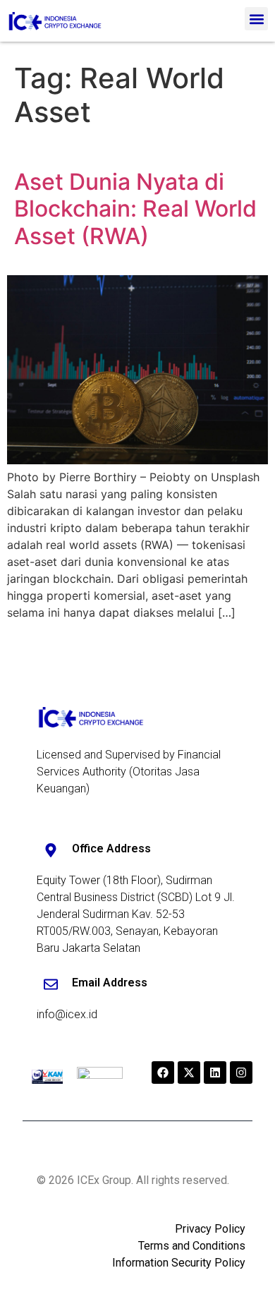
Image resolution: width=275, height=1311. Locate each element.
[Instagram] (241, 1072)
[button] (256, 18)
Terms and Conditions (191, 1245)
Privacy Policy (210, 1229)
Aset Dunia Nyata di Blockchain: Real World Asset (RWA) (135, 209)
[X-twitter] (189, 1072)
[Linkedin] (215, 1072)
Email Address (109, 982)
